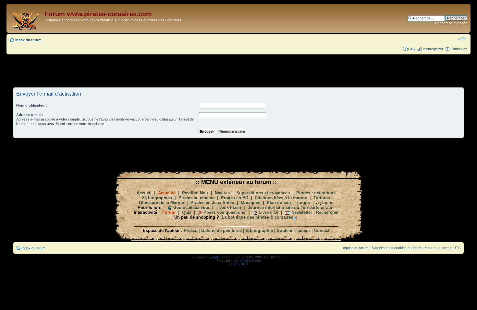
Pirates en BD (234, 197)
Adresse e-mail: (29, 115)
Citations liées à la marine (281, 197)
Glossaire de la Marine (161, 202)
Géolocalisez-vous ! (193, 207)
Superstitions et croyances (263, 192)
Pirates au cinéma (196, 197)
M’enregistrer (432, 49)
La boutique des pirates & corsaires (257, 217)
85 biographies (157, 197)
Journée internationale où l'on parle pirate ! (291, 207)
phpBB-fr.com (250, 260)
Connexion (458, 49)
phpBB (216, 257)
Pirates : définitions (316, 192)
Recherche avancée (451, 23)
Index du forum (28, 40)
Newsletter (301, 212)
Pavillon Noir (195, 192)
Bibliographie (259, 230)
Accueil (144, 192)
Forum (169, 212)
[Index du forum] (26, 18)
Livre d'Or (268, 212)
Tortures (321, 197)
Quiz (186, 212)
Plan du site (279, 202)
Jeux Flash (230, 207)
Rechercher (327, 212)
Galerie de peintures (221, 230)
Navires (222, 192)
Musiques (250, 202)
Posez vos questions (224, 212)
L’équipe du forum (354, 248)
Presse (190, 230)
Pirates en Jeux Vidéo (212, 202)
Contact (321, 230)
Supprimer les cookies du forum (397, 248)
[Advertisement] (238, 70)
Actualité (167, 192)
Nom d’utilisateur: (31, 105)
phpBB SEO (238, 264)
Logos (303, 202)
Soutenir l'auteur (293, 230)
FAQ (411, 49)
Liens (327, 202)
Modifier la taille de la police (462, 38)
